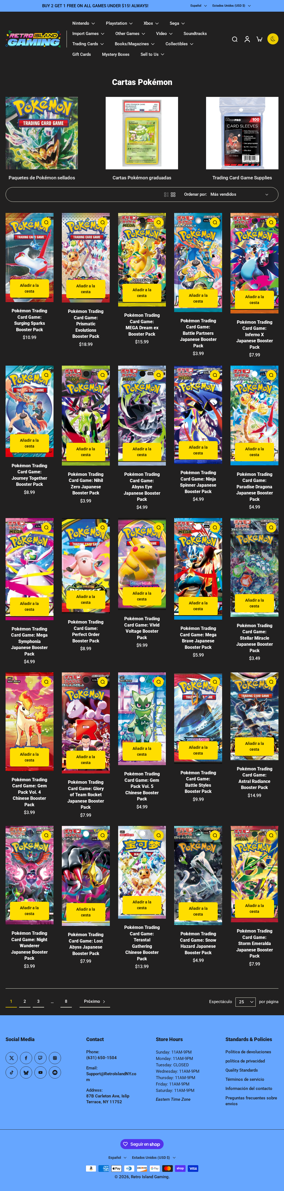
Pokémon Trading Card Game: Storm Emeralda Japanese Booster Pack (254, 943)
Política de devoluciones (248, 1051)
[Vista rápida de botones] (46, 222)
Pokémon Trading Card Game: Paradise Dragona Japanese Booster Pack (254, 487)
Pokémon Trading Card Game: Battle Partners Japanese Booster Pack (198, 333)
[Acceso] (247, 39)
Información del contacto (248, 1088)
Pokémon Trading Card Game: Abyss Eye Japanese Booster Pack (142, 487)
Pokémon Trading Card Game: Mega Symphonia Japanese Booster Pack (29, 641)
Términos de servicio (244, 1079)
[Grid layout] (173, 194)
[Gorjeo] (12, 1058)
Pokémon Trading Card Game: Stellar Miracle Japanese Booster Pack (254, 638)
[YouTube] (40, 1072)
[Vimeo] (55, 1072)
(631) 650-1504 (101, 1057)
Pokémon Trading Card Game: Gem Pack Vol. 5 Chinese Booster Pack (142, 786)
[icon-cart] (259, 38)
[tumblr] (26, 1072)
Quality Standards (241, 1070)
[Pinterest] (40, 1058)
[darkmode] (272, 38)
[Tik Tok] (12, 1072)
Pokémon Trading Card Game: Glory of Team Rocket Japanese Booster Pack (85, 795)
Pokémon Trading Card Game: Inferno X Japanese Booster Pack (254, 335)
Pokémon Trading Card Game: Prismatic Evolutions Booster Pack (85, 324)
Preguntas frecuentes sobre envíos (251, 1100)
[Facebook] (26, 1058)
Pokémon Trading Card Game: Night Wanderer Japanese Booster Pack (29, 946)
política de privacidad (245, 1061)
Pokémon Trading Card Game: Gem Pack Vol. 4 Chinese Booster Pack (29, 792)
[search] (235, 38)
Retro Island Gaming (150, 1176)
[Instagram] (55, 1058)
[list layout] (166, 194)
